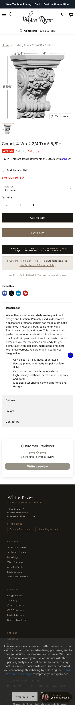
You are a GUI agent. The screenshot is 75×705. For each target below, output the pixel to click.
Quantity (7, 197)
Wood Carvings (15, 562)
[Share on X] (11, 293)
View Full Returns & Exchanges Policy (38, 265)
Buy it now (38, 232)
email (44, 275)
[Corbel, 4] (8, 129)
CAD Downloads (15, 610)
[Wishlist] (63, 14)
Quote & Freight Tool (17, 620)
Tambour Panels (16, 547)
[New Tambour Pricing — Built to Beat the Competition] (37, 4)
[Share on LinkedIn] (18, 293)
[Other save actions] (33, 696)
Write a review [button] (37, 466)
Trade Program (14, 600)
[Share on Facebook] (4, 293)
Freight (10, 411)
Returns (10, 400)
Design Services (15, 595)
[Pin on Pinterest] (25, 293)
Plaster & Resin (14, 572)
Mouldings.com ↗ (49, 529)
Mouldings (12, 557)
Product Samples (15, 615)
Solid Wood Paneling (17, 576)
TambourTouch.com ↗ (21, 529)
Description (13, 307)
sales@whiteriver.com (17, 512)
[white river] (37, 17)
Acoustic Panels (15, 567)
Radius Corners (16, 552)
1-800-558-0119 (32, 275)
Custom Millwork (15, 605)
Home (5, 45)
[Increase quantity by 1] (33, 205)
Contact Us (12, 421)
